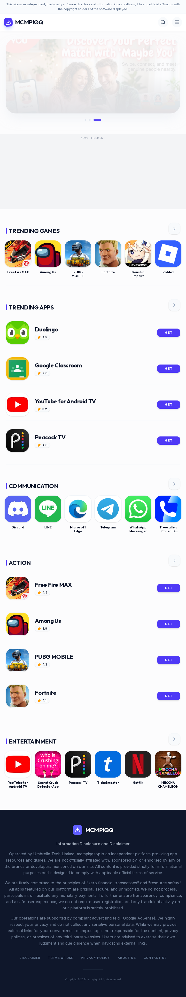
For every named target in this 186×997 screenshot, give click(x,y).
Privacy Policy (95, 958)
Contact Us (155, 958)
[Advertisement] (93, 175)
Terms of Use (60, 958)
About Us (127, 958)
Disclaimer (29, 958)
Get (168, 332)
